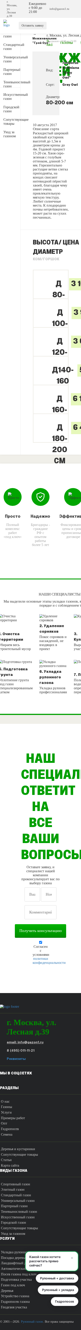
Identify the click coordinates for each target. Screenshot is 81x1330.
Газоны (6, 1107)
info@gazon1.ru (59, 8)
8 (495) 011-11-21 (20, 1050)
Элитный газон (10, 34)
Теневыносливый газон (11, 84)
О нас (5, 1101)
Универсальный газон (11, 59)
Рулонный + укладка (58, 1290)
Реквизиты (16, 1059)
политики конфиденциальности (49, 961)
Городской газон (11, 109)
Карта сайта (10, 1165)
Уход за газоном (9, 134)
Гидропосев (10, 1129)
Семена (6, 1134)
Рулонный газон (32, 1321)
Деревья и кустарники (18, 1149)
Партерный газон (11, 72)
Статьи (6, 1160)
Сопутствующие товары (11, 121)
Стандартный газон (11, 47)
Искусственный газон (11, 97)
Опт (4, 1123)
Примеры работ (13, 1118)
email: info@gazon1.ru (25, 1042)
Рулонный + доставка (57, 1278)
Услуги (6, 1112)
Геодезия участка (14, 1307)
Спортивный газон (15, 1184)
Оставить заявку (33, 25)
